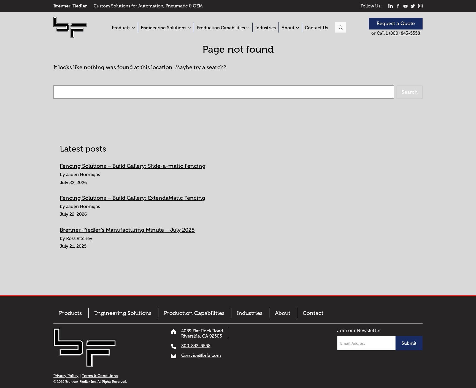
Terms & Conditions (100, 375)
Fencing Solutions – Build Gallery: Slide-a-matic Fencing (132, 166)
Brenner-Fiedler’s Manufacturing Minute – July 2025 (127, 230)
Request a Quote (396, 23)
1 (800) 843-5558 (403, 33)
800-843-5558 (195, 345)
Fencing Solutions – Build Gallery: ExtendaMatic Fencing (132, 198)
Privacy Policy (66, 375)
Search (340, 27)
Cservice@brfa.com (201, 355)
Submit (409, 343)
